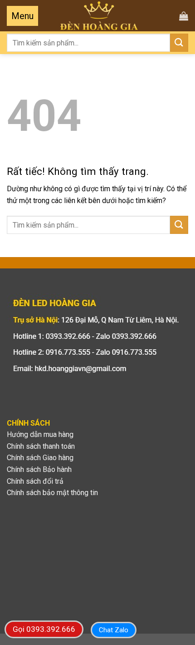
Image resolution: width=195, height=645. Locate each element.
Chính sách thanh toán (41, 446)
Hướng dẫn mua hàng (40, 434)
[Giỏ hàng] (183, 16)
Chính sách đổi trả (35, 481)
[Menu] (22, 15)
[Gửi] (179, 42)
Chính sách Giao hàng (40, 457)
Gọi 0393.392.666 (44, 629)
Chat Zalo (113, 630)
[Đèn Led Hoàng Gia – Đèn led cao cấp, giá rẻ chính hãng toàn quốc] (99, 15)
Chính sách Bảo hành (39, 469)
